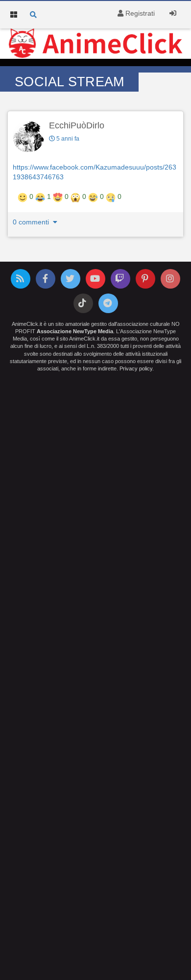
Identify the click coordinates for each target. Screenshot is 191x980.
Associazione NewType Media (75, 331)
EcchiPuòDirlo (76, 125)
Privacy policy (135, 368)
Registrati (139, 13)
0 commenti (32, 222)
